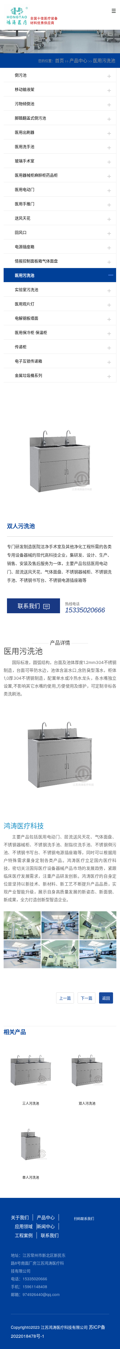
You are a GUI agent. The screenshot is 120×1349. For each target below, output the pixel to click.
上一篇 (65, 998)
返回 (106, 998)
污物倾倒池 (24, 103)
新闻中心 (46, 1226)
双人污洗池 (87, 1103)
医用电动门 (24, 189)
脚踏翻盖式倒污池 (30, 118)
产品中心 (78, 60)
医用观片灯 (24, 303)
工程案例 (24, 1235)
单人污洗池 (30, 1177)
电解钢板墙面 (26, 318)
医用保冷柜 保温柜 (31, 332)
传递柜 (21, 346)
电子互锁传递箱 (28, 361)
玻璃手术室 (24, 160)
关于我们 (20, 1217)
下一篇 (86, 998)
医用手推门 (24, 203)
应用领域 (24, 1226)
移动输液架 (24, 89)
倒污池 (21, 75)
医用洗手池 (24, 146)
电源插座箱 (24, 246)
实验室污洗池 (26, 289)
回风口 (21, 232)
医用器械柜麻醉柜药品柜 (36, 175)
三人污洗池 (30, 1103)
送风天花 (22, 218)
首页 (59, 60)
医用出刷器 (24, 132)
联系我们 (29, 606)
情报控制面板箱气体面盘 (36, 261)
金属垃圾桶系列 (28, 375)
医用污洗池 (104, 60)
